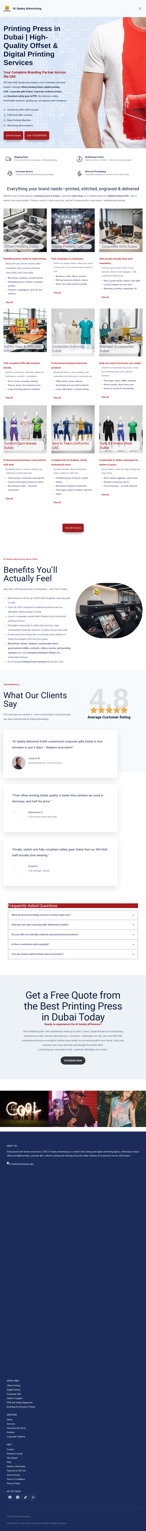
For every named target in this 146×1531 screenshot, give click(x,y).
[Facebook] (10, 1497)
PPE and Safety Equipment (19, 1402)
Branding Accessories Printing (21, 1407)
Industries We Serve (16, 1428)
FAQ (9, 1462)
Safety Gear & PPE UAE (22, 346)
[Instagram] (18, 1497)
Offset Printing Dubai (21, 246)
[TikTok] (25, 1497)
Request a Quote (15, 1453)
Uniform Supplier (14, 1398)
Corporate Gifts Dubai (119, 246)
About (9, 1419)
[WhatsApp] (33, 1497)
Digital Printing (13, 1390)
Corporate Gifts (14, 1394)
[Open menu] (140, 8)
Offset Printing (13, 1385)
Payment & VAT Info (16, 1470)
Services (11, 1424)
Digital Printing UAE (68, 246)
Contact (10, 1449)
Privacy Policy (13, 1483)
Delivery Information (16, 1466)
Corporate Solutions (16, 1436)
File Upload (12, 1458)
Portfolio (10, 1432)
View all (105, 297)
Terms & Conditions (16, 1479)
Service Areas (13, 1475)
